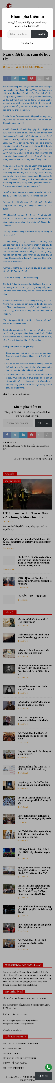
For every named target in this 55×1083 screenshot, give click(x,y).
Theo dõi (40, 34)
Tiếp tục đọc (27, 43)
